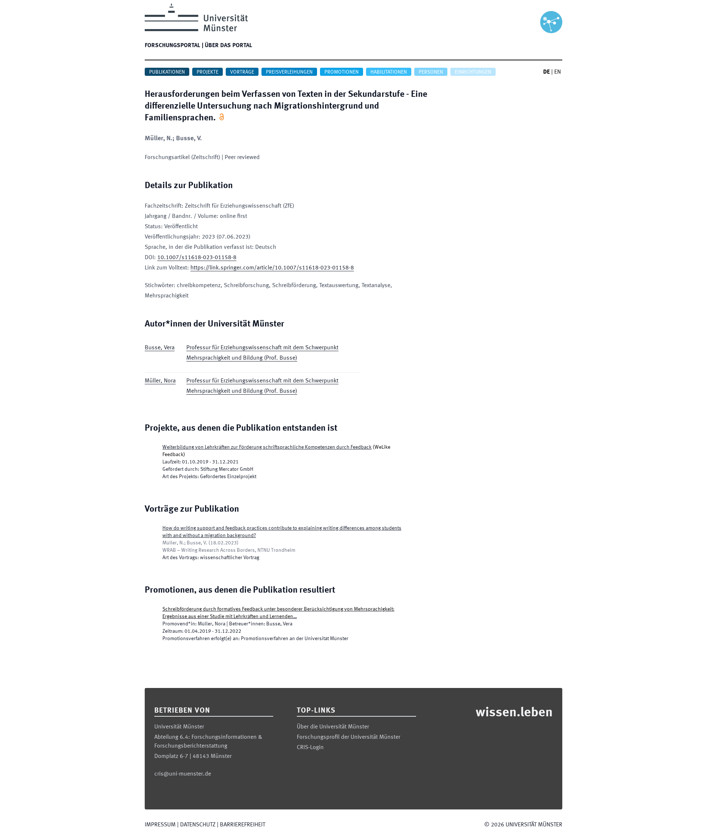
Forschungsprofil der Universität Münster (348, 737)
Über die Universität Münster (333, 727)
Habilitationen (388, 72)
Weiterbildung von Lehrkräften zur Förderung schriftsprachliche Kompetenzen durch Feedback (267, 447)
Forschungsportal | (174, 46)
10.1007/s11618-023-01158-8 (196, 258)
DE (546, 72)
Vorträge (242, 72)
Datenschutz (197, 825)
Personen (431, 72)
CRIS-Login (310, 748)
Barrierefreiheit (242, 825)
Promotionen (341, 72)
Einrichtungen (473, 72)
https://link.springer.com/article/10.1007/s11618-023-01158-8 (272, 268)
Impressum (160, 825)
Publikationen (167, 72)
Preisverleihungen (289, 72)
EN (557, 72)
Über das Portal (228, 46)
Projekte (207, 72)
